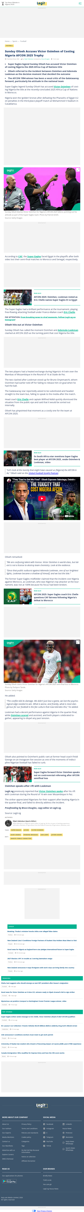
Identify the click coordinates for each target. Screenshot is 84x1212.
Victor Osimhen (62, 86)
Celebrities (5, 1029)
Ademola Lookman (68, 330)
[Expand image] (78, 170)
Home (7, 41)
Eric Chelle (69, 312)
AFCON (26, 830)
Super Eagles (34, 256)
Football (23, 41)
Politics (10, 935)
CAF (20, 256)
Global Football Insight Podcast (43, 473)
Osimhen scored (19, 715)
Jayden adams (56, 835)
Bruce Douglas (45, 59)
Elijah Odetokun (29, 59)
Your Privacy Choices (44, 1211)
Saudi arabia (16, 835)
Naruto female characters (21, 838)
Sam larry (44, 835)
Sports (14, 41)
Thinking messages (31, 835)
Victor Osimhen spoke (51, 791)
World (3, 1056)
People (10, 944)
